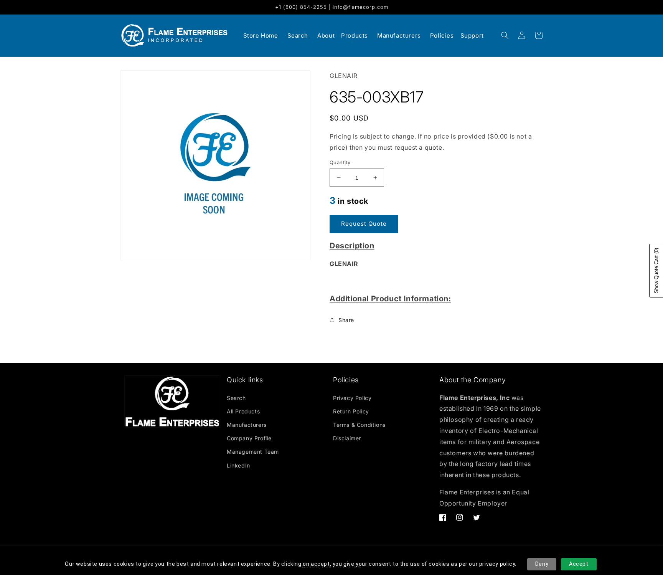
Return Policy (351, 411)
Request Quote (364, 223)
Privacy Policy (352, 398)
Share (346, 320)
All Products (243, 411)
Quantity (340, 162)
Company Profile (249, 438)
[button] (504, 35)
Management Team (253, 451)
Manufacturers (247, 424)
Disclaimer (347, 438)
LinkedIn (238, 465)
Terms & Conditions (359, 424)
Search (236, 398)
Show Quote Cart (656, 270)
